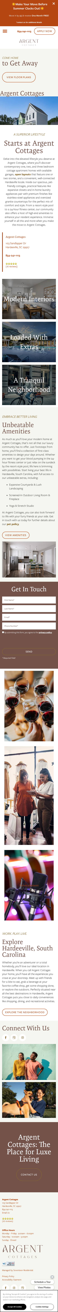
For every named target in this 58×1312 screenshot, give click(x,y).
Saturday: (6, 1236)
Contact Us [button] (29, 1175)
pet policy (13, 524)
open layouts (23, 174)
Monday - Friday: (9, 1233)
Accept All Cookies (15, 1307)
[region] (29, 1301)
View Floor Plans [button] (19, 77)
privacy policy (45, 632)
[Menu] (5, 31)
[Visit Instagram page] (22, 1037)
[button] (53, 3)
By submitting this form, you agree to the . (28, 632)
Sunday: (5, 1240)
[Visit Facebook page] (5, 1037)
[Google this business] (14, 1037)
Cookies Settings (42, 1307)
